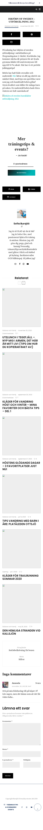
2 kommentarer (7, 333)
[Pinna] (32, 34)
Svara (38, 683)
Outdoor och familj (11, 26)
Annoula (16, 683)
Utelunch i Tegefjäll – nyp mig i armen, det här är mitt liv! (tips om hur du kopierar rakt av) (20, 342)
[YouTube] (31, 807)
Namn (5, 749)
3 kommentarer (7, 398)
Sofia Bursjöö (22, 223)
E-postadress (7, 760)
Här (14, 76)
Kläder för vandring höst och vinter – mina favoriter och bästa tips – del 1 (20, 406)
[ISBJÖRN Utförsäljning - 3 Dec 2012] (21, 108)
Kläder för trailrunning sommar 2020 (20, 577)
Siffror (21, 658)
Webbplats (26, 760)
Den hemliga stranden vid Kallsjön (21, 632)
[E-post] (11, 42)
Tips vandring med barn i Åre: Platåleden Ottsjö (20, 522)
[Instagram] (26, 807)
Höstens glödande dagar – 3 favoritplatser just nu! (21, 466)
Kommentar (7, 721)
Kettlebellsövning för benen (21, 649)
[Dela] (11, 34)
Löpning (5, 572)
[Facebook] (22, 807)
